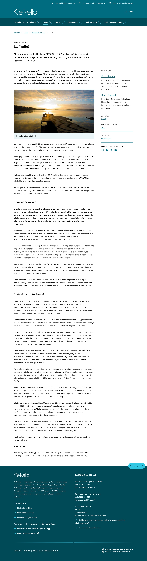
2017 (103, 127)
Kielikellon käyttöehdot (27, 517)
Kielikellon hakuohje (25, 513)
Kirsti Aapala (108, 76)
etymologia (106, 138)
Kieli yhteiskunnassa (113, 22)
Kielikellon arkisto (24, 508)
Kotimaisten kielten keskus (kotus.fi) (33, 528)
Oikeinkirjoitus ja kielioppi (25, 22)
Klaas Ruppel (108, 95)
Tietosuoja (18, 550)
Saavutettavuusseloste (48, 550)
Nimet (58, 22)
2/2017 (104, 119)
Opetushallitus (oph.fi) (28, 533)
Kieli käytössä (91, 22)
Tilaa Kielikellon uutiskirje (89, 528)
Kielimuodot (73, 22)
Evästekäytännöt (31, 550)
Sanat (45, 22)
